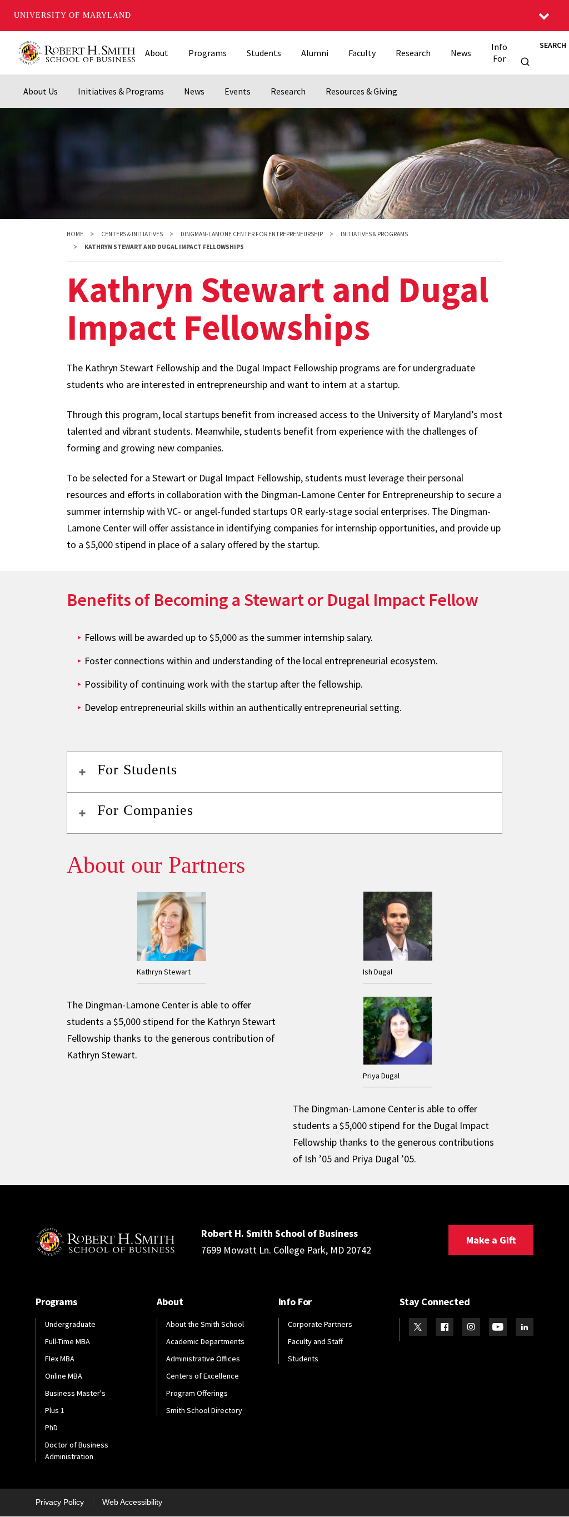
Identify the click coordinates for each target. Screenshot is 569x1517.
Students (264, 52)
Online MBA (63, 1376)
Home (75, 234)
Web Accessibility (132, 1502)
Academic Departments (205, 1341)
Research (413, 52)
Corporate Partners (320, 1324)
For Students (137, 770)
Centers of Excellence (202, 1376)
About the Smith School (205, 1324)
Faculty (362, 52)
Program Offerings (197, 1393)
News (461, 52)
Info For (499, 52)
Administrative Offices (203, 1359)
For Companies (145, 810)
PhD (51, 1428)
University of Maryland (72, 15)
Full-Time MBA (67, 1341)
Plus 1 (54, 1410)
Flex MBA (59, 1359)
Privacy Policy (60, 1502)
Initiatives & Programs (121, 91)
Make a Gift (491, 1240)
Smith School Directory (204, 1410)
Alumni (314, 52)
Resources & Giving (361, 91)
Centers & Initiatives (132, 234)
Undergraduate (70, 1324)
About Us (40, 91)
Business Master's (75, 1393)
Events (237, 91)
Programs (207, 52)
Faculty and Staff (315, 1341)
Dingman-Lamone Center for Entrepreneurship (252, 234)
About (156, 52)
